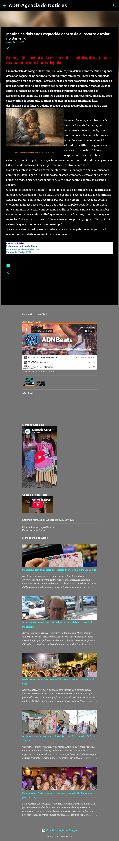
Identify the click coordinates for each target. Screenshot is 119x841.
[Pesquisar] (71, 5)
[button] (8, 48)
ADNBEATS (28, 371)
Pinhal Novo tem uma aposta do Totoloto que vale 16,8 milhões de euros (59, 570)
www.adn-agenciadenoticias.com (22, 249)
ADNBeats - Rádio (45, 371)
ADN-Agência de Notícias (38, 5)
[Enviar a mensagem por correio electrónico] (8, 267)
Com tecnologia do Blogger (61, 830)
